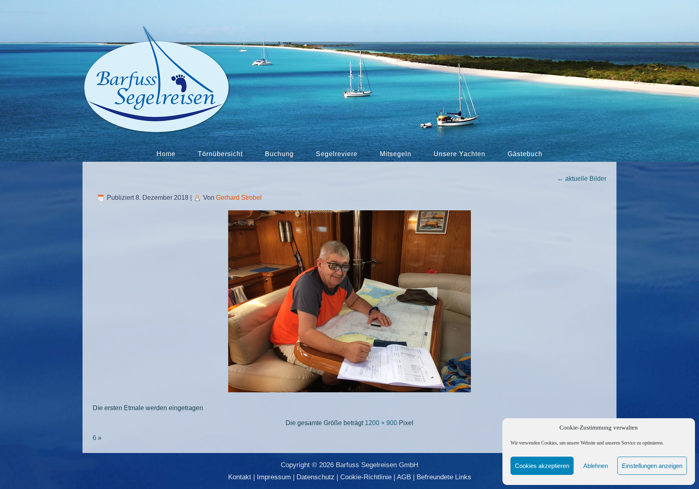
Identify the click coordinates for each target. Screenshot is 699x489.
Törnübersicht (220, 153)
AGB (404, 477)
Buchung (279, 153)
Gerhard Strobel (239, 197)
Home (166, 153)
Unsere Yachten (459, 153)
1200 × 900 (381, 422)
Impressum (274, 477)
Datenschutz (316, 477)
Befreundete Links (444, 477)
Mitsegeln (395, 153)
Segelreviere (337, 153)
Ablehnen (595, 465)
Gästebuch (525, 153)
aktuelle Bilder (581, 178)
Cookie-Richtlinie (366, 477)
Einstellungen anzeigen (652, 465)
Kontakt (239, 477)
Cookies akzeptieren (542, 465)
